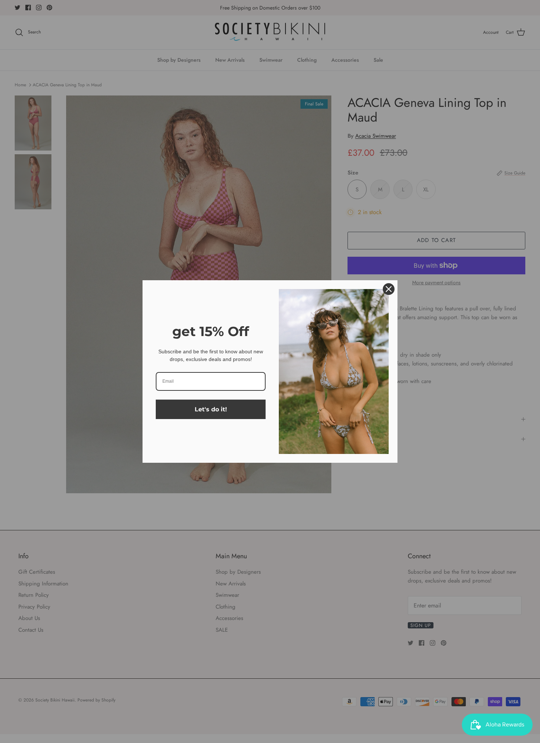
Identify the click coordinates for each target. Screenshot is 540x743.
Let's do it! (211, 409)
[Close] (388, 289)
